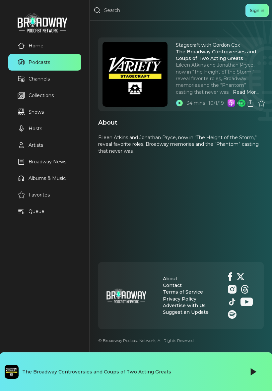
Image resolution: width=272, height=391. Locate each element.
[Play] (252, 371)
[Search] (97, 10)
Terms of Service (183, 292)
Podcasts (39, 62)
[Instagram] (232, 289)
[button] (239, 103)
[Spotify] (232, 314)
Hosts (35, 129)
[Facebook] (230, 276)
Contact (172, 285)
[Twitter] (240, 276)
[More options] (239, 103)
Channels (39, 79)
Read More (246, 92)
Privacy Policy (179, 299)
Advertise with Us (184, 305)
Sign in (257, 10)
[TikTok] (232, 302)
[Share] (250, 103)
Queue (36, 211)
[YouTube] (246, 302)
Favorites (39, 195)
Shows (36, 112)
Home (36, 46)
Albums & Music (47, 178)
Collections (41, 95)
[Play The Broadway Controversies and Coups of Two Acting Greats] (179, 103)
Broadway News (47, 162)
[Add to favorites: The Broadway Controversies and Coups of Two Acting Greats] (261, 103)
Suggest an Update (186, 312)
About (170, 279)
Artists (36, 145)
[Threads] (244, 289)
